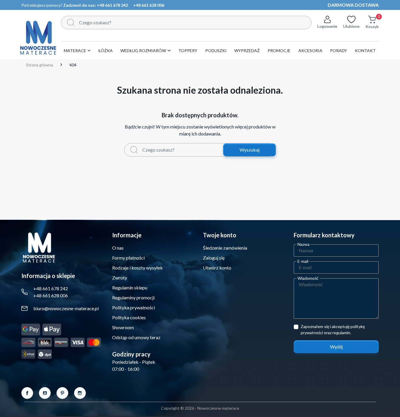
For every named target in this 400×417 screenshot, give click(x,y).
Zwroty (119, 277)
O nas (118, 247)
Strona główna (39, 65)
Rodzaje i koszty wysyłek (137, 267)
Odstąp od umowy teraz (136, 337)
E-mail (303, 261)
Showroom (123, 327)
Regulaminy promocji (133, 297)
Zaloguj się (214, 257)
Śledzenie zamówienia (225, 247)
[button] (372, 25)
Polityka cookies (129, 317)
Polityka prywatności (133, 307)
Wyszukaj (249, 149)
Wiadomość (308, 278)
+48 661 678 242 (112, 5)
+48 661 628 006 (148, 5)
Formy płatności (128, 257)
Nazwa (304, 244)
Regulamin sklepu (129, 287)
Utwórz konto (217, 267)
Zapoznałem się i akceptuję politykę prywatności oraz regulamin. (333, 329)
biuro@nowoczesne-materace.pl (66, 308)
